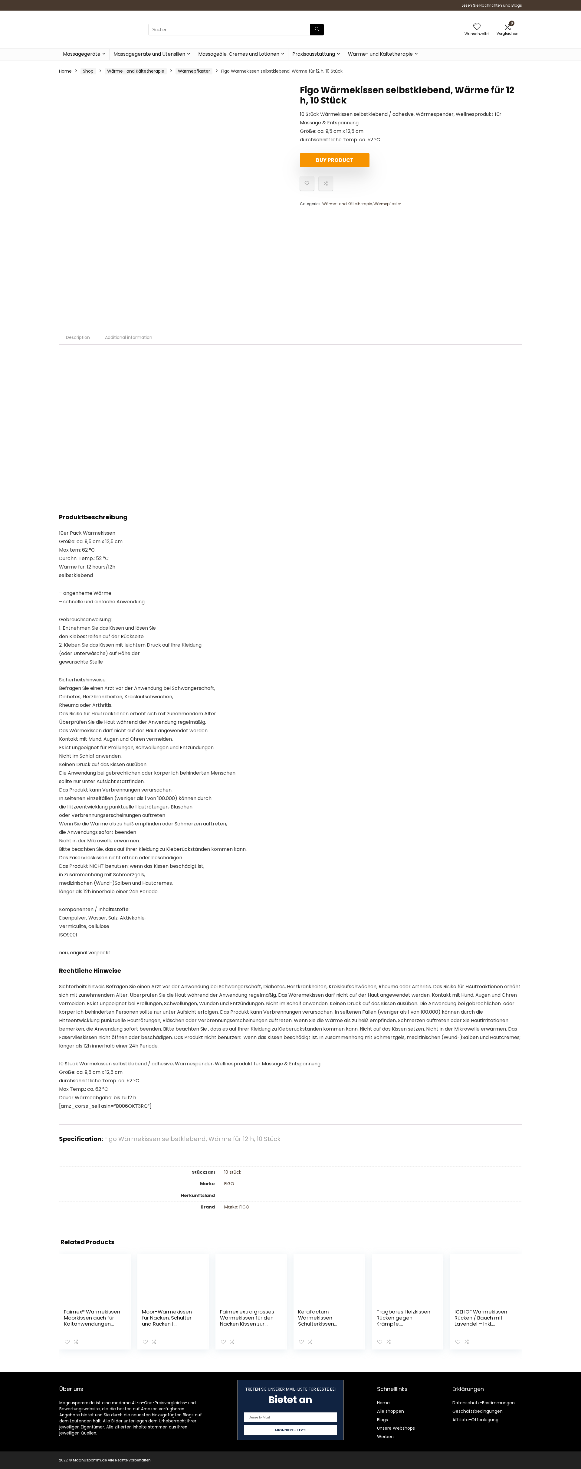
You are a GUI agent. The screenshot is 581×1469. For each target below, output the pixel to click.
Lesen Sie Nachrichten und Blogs (492, 5)
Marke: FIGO (236, 1207)
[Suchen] (317, 29)
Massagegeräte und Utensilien (149, 54)
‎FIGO (229, 1184)
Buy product (334, 160)
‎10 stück (232, 1172)
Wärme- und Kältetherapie (380, 54)
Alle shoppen (390, 1411)
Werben (385, 1437)
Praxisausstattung (313, 54)
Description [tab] (78, 337)
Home (65, 71)
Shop (88, 71)
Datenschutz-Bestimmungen (483, 1403)
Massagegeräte (81, 54)
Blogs (382, 1420)
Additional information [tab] (128, 337)
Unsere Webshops (396, 1428)
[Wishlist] (477, 27)
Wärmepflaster (194, 71)
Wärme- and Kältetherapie (135, 71)
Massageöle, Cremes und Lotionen (238, 54)
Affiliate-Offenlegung (475, 1420)
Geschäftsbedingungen (477, 1411)
